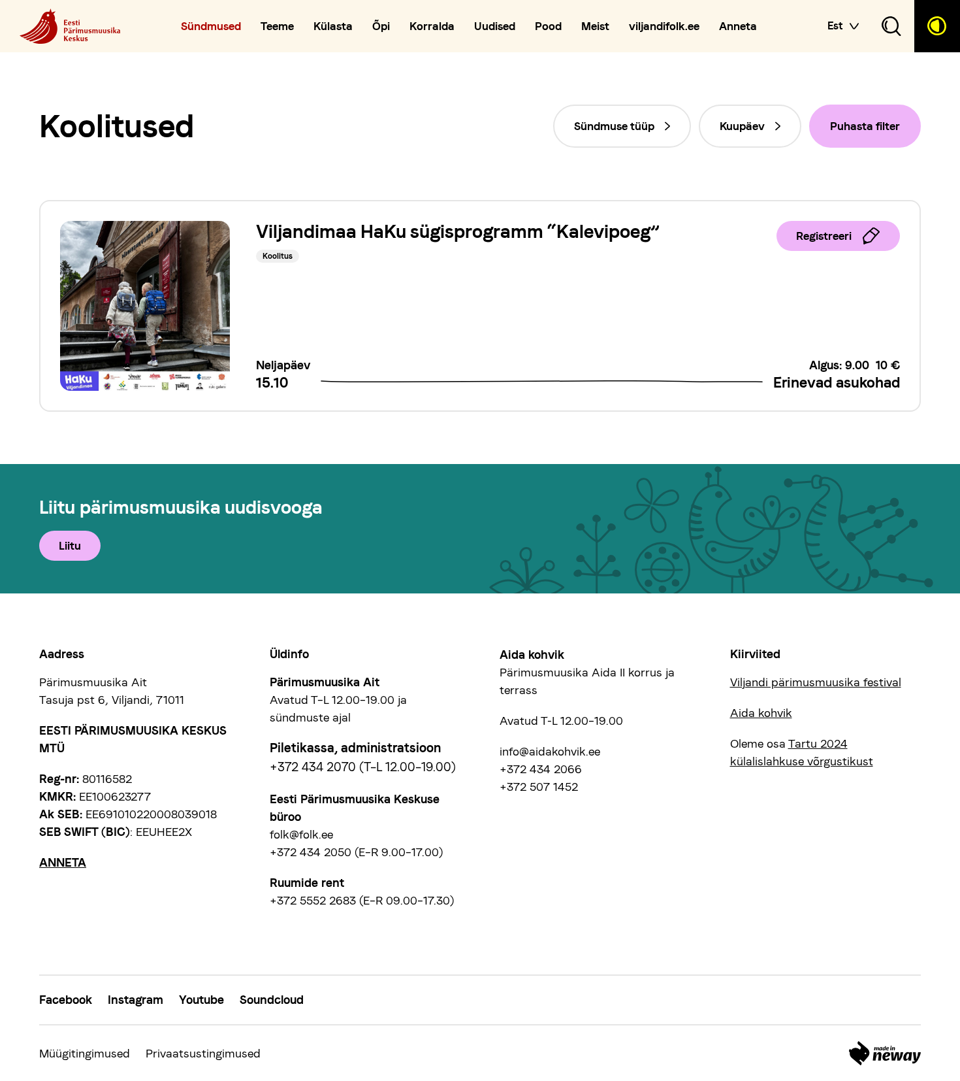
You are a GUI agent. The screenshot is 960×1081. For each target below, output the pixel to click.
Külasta (333, 26)
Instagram (135, 999)
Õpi (381, 26)
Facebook (65, 999)
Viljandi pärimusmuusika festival (815, 682)
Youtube (201, 999)
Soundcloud (272, 999)
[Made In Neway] (885, 1053)
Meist (595, 26)
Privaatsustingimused (203, 1053)
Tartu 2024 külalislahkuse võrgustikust (801, 752)
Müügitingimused (84, 1053)
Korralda (432, 26)
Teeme (277, 26)
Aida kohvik (761, 713)
